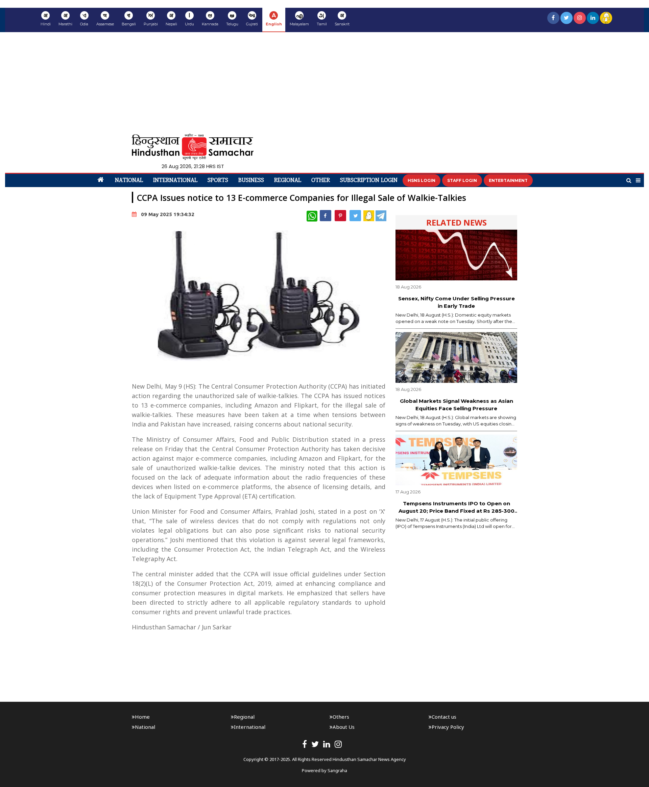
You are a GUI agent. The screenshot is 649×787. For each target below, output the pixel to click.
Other (320, 180)
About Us (344, 726)
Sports (218, 180)
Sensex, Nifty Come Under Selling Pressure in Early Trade (456, 302)
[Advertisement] (324, 83)
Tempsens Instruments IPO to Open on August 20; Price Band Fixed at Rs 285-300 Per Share (456, 507)
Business (251, 180)
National (129, 180)
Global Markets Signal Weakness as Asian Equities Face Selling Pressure (456, 405)
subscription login (369, 180)
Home (142, 716)
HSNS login (421, 180)
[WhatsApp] (312, 216)
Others (341, 716)
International (175, 180)
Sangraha (337, 770)
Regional (287, 180)
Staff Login (462, 180)
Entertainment (508, 180)
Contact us (444, 716)
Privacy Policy (448, 726)
